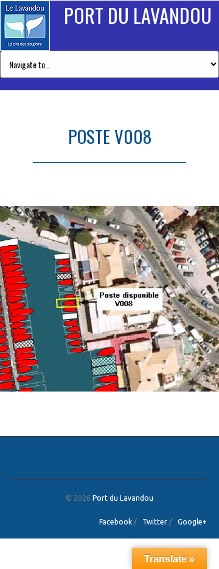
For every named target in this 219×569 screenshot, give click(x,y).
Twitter (154, 522)
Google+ (192, 522)
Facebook (115, 522)
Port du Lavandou (138, 15)
